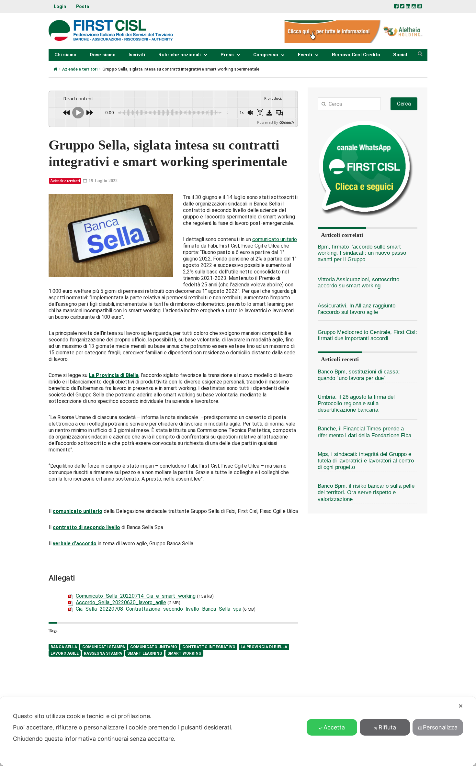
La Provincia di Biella (114, 375)
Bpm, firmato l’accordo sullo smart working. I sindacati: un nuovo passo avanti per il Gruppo (362, 253)
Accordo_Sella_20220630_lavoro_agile (121, 602)
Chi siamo (65, 55)
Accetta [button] (334, 727)
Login (60, 6)
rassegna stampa (103, 653)
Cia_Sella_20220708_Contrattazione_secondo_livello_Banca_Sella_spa (158, 609)
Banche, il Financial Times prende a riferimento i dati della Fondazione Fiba (364, 432)
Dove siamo (103, 55)
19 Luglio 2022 (102, 180)
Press (227, 55)
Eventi (305, 55)
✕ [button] (460, 706)
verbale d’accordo (74, 543)
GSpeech (286, 122)
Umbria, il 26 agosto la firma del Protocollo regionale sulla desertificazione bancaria (356, 403)
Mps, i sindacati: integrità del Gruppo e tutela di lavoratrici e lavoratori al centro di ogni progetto (366, 460)
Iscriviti (137, 55)
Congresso (265, 55)
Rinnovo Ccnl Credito (356, 55)
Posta (82, 6)
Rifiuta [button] (387, 727)
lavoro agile (65, 653)
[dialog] (238, 731)
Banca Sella (64, 647)
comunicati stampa (103, 647)
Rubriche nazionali (179, 55)
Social (400, 55)
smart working (184, 653)
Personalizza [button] (440, 727)
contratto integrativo (208, 647)
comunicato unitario (274, 239)
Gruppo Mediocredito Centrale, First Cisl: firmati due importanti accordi (367, 335)
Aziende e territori (79, 69)
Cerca (404, 104)
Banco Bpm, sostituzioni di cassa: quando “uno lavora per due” (359, 375)
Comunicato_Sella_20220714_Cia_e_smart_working (136, 596)
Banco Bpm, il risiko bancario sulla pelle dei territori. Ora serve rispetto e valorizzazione (366, 492)
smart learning (144, 653)
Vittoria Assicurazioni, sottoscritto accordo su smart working (358, 282)
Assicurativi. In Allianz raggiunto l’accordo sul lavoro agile (356, 309)
